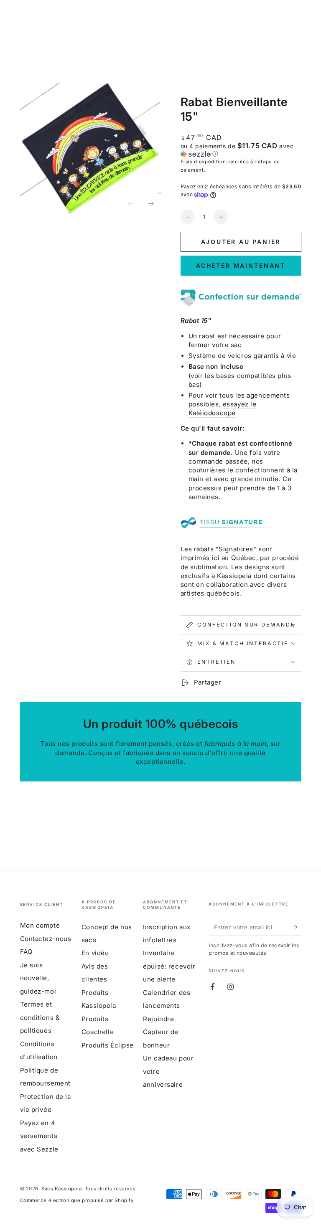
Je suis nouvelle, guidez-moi (38, 978)
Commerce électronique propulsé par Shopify (77, 1200)
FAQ (26, 952)
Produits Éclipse (108, 1045)
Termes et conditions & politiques (40, 1017)
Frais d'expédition (203, 162)
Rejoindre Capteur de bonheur (160, 1032)
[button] (241, 150)
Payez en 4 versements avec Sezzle (39, 1136)
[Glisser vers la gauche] (131, 204)
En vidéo (95, 953)
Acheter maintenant (240, 265)
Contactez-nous (45, 939)
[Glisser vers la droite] (151, 204)
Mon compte (40, 925)
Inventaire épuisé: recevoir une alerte (169, 966)
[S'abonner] (296, 927)
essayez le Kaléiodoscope (223, 408)
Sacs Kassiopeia (61, 1189)
